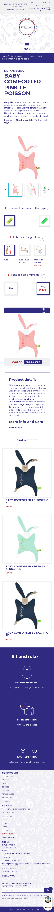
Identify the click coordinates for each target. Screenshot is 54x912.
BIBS (4, 783)
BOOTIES (5, 780)
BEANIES (5, 787)
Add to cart (33, 362)
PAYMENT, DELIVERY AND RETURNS (16, 809)
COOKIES (5, 823)
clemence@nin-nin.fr (10, 871)
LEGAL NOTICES (8, 813)
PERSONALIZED (8, 794)
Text (43, 312)
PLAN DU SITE (7, 816)
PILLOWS (5, 790)
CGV (3, 820)
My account (8, 834)
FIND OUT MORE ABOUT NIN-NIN (17, 854)
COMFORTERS (7, 776)
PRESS (4, 827)
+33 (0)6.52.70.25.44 (9, 868)
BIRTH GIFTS (7, 798)
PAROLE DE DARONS (12, 861)
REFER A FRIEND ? (9, 837)
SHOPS (7, 857)
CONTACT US (7, 830)
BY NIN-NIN (6, 801)
